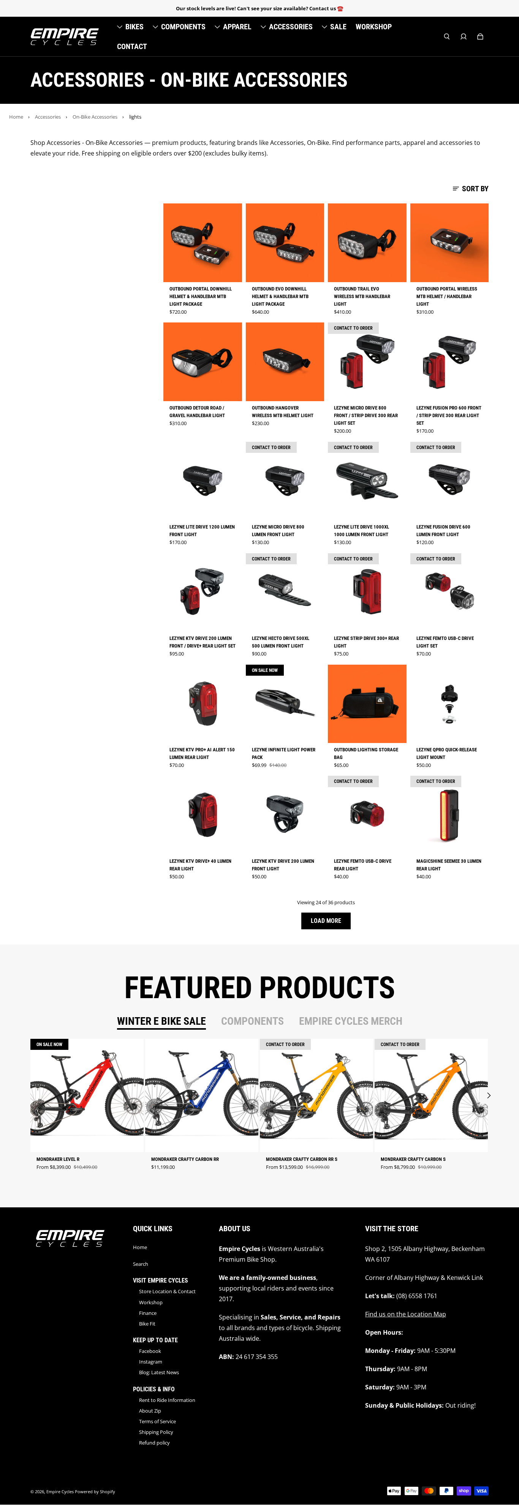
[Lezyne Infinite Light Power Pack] (285, 704)
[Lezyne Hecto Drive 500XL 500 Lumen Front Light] (285, 592)
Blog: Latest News (159, 1372)
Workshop (151, 1302)
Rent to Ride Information (167, 1400)
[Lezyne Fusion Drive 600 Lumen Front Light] (449, 481)
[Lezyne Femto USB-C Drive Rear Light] (367, 815)
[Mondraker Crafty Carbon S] (431, 1095)
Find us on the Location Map (405, 1314)
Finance (148, 1313)
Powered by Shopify (95, 1491)
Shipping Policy (156, 1432)
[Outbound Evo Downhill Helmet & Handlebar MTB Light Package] (285, 242)
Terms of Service (157, 1421)
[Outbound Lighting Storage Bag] (367, 704)
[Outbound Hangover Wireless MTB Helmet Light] (285, 361)
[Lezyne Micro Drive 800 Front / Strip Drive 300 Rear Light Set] (367, 361)
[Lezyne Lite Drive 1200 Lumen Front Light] (202, 481)
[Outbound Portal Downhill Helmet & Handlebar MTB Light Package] (202, 242)
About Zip (150, 1410)
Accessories (48, 116)
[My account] (463, 36)
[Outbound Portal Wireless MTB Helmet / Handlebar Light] (449, 242)
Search (140, 1264)
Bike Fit (147, 1323)
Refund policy (154, 1442)
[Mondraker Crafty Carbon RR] (201, 1095)
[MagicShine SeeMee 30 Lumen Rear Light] (449, 815)
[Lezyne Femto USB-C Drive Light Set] (449, 592)
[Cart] (480, 36)
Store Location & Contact (167, 1291)
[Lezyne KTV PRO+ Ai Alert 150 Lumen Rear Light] (202, 704)
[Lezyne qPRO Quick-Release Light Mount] (449, 704)
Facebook (150, 1351)
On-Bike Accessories (95, 116)
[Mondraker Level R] (87, 1095)
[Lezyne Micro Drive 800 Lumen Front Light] (285, 481)
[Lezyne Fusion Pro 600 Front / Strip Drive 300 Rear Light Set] (449, 361)
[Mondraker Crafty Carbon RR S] (316, 1095)
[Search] (446, 36)
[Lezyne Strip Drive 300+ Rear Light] (367, 592)
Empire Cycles (60, 1491)
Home (16, 116)
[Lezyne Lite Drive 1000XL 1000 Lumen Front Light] (367, 481)
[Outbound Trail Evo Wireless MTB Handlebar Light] (367, 242)
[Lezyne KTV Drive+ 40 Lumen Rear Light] (202, 815)
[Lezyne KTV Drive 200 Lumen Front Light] (285, 815)
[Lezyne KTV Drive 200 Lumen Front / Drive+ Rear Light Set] (202, 592)
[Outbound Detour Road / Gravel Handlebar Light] (202, 361)
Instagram (150, 1361)
